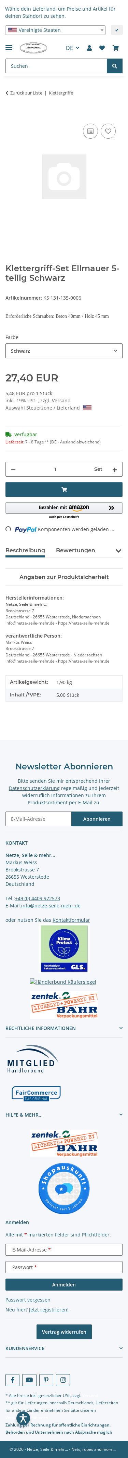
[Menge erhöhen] (114, 469)
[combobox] (55, 30)
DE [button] (69, 48)
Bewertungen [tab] (75, 550)
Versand (61, 400)
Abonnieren (97, 819)
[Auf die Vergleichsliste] (90, 131)
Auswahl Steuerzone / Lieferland (43, 407)
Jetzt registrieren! (49, 1309)
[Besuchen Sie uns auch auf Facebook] (12, 1380)
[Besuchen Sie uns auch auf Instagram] (63, 1380)
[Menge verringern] (13, 469)
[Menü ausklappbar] (8, 44)
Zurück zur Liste (26, 93)
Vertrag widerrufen (64, 1332)
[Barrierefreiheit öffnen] (23, 1418)
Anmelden (64, 1284)
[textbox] (55, 30)
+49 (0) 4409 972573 (37, 898)
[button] (89, 48)
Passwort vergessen (28, 1299)
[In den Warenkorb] (10, 114)
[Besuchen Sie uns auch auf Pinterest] (46, 1380)
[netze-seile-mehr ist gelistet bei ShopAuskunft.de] (64, 1188)
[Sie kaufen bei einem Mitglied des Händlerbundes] (32, 1058)
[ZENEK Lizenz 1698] (64, 1005)
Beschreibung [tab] (25, 550)
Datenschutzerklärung (34, 788)
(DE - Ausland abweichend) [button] (75, 442)
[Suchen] (115, 66)
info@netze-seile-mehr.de (51, 905)
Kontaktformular (71, 920)
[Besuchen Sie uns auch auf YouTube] (29, 1380)
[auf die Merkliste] (108, 131)
